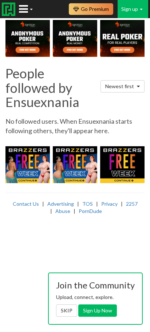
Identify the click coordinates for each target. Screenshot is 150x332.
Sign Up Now (97, 310)
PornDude (90, 211)
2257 (132, 204)
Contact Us (26, 204)
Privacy (109, 204)
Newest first (120, 86)
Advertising (60, 204)
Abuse (62, 211)
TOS (87, 204)
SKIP (66, 310)
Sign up (130, 9)
